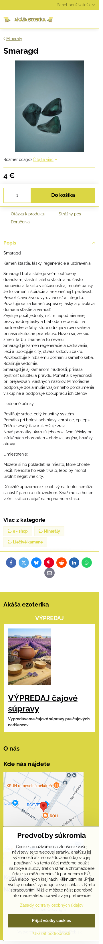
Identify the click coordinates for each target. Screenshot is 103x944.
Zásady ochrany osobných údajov (51, 905)
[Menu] (92, 19)
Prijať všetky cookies (51, 920)
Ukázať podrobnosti (51, 933)
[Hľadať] (64, 19)
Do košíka (63, 195)
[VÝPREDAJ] (29, 657)
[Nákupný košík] (78, 19)
